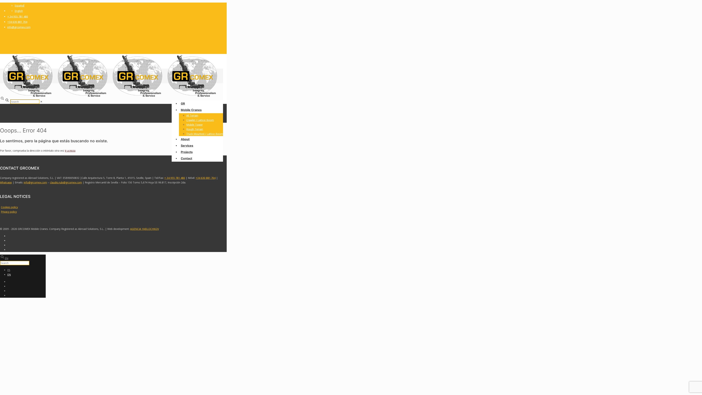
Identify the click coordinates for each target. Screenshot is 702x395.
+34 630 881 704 (17, 22)
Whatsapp (6, 182)
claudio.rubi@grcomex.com (66, 182)
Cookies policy (9, 207)
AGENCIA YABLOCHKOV (144, 229)
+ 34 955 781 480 (17, 16)
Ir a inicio (70, 150)
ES (8, 270)
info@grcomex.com (19, 27)
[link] (41, 101)
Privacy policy (9, 211)
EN (6, 258)
